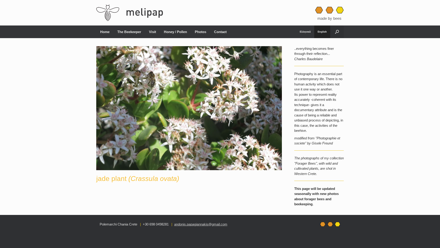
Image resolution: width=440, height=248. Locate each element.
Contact (220, 32)
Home (105, 32)
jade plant (137, 178)
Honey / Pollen (175, 32)
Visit (152, 32)
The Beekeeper (129, 32)
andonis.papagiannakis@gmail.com (200, 224)
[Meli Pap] (131, 13)
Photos (200, 32)
